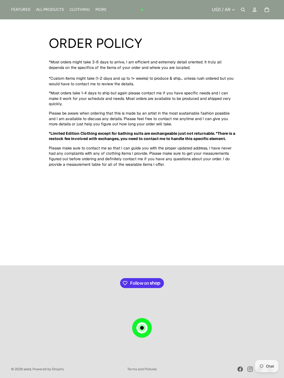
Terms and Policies (142, 369)
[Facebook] (240, 369)
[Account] (254, 10)
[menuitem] (101, 9)
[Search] (243, 10)
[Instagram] (250, 369)
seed (27, 369)
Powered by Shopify (48, 369)
